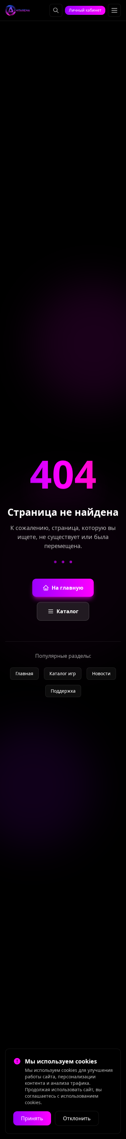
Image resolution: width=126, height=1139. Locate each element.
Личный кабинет (85, 10)
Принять (32, 1118)
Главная (24, 673)
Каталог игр (62, 673)
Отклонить (77, 1118)
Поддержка (63, 691)
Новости (101, 673)
